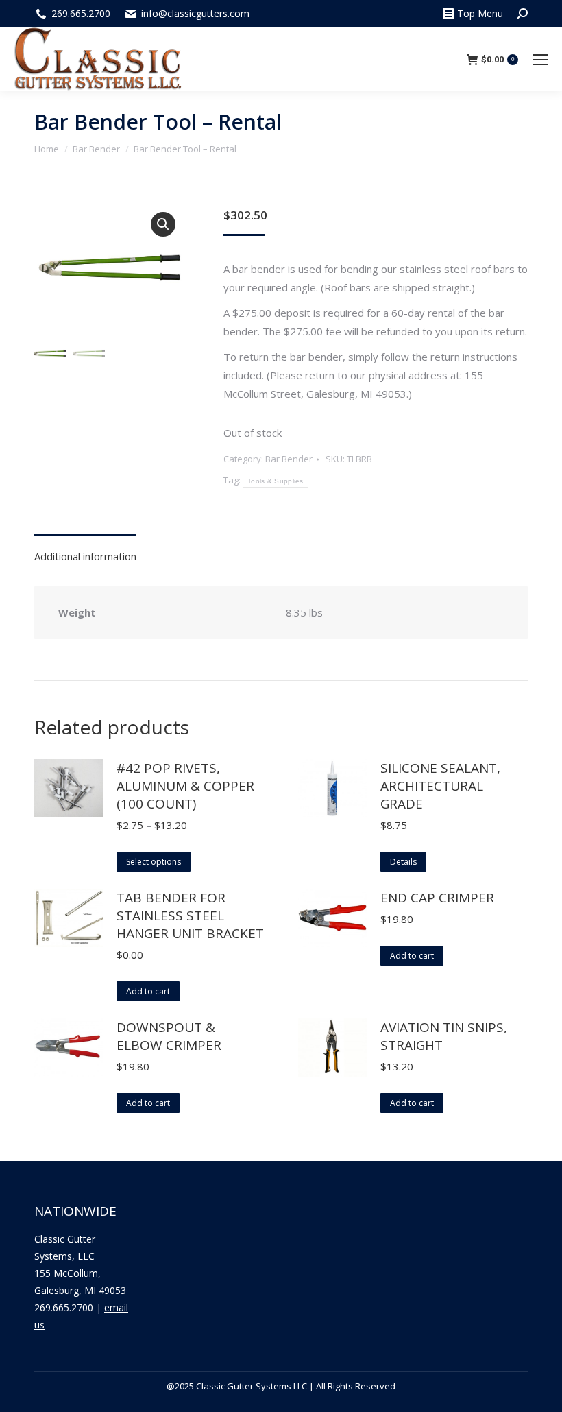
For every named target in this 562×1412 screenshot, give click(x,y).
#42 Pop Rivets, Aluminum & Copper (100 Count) (185, 786)
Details (403, 861)
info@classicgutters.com (195, 13)
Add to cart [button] (148, 991)
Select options (153, 861)
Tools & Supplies (275, 481)
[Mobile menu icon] (540, 59)
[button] (163, 224)
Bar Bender (289, 459)
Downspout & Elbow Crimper (169, 1036)
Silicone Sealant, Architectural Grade (440, 786)
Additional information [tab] (85, 556)
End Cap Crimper (437, 898)
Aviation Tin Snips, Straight (443, 1036)
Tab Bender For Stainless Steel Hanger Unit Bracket (190, 915)
